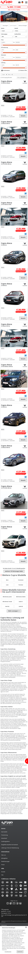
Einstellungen (8, 951)
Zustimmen (20, 951)
